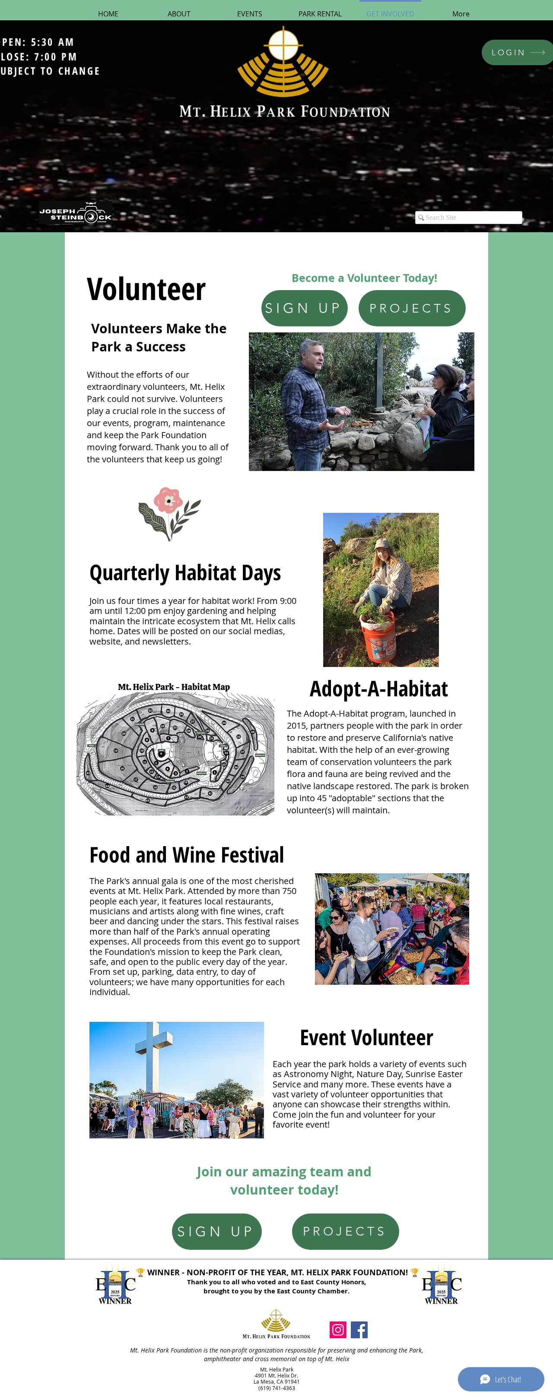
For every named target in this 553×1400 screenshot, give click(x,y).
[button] (361, 401)
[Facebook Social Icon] (359, 1329)
